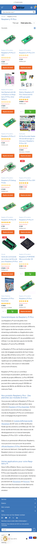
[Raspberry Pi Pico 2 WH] (9, 40)
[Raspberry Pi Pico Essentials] (9, 285)
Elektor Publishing (5, 296)
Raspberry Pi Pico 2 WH (8, 54)
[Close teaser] (9, 534)
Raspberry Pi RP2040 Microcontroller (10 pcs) (27, 259)
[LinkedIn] (17, 517)
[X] (13, 517)
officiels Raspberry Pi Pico (10, 446)
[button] (23, 110)
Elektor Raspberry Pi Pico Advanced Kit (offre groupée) (26, 94)
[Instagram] (2, 517)
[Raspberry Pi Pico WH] (27, 167)
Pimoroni (26, 482)
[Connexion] (31, 7)
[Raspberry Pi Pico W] (9, 207)
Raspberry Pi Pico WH (27, 180)
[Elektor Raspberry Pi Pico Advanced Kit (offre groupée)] (27, 79)
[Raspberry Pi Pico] (27, 285)
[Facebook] (9, 517)
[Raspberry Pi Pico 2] (9, 123)
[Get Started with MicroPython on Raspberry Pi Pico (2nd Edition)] (9, 79)
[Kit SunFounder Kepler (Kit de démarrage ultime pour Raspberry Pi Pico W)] (27, 123)
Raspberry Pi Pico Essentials (7, 300)
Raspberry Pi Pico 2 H (27, 53)
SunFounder (22, 133)
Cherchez (34, 12)
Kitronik (3, 254)
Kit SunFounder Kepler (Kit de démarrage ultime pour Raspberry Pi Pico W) (27, 139)
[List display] (35, 28)
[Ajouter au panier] (30, 112)
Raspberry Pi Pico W (8, 220)
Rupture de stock (8, 67)
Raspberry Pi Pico (25, 298)
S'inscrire (34, 529)
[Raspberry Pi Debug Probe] (9, 167)
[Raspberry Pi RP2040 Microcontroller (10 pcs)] (27, 244)
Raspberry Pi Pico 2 (8, 136)
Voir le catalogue (2, 7)
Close (18, 499)
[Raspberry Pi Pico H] (27, 207)
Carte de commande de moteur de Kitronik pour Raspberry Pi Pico (9, 259)
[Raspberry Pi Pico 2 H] (27, 40)
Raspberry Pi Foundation (7, 50)
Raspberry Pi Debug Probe (8, 181)
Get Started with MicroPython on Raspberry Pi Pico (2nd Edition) (8, 95)
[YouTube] (6, 517)
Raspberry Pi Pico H (26, 220)
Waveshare (17, 482)
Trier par (16, 23)
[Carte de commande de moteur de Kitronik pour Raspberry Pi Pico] (9, 244)
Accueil (3, 16)
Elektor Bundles (23, 89)
